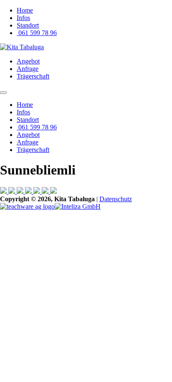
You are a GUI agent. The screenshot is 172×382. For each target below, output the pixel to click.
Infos (23, 17)
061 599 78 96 (37, 32)
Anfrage (27, 68)
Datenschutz (115, 198)
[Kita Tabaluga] (22, 47)
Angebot (28, 61)
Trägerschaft (33, 76)
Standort (28, 25)
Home (25, 10)
